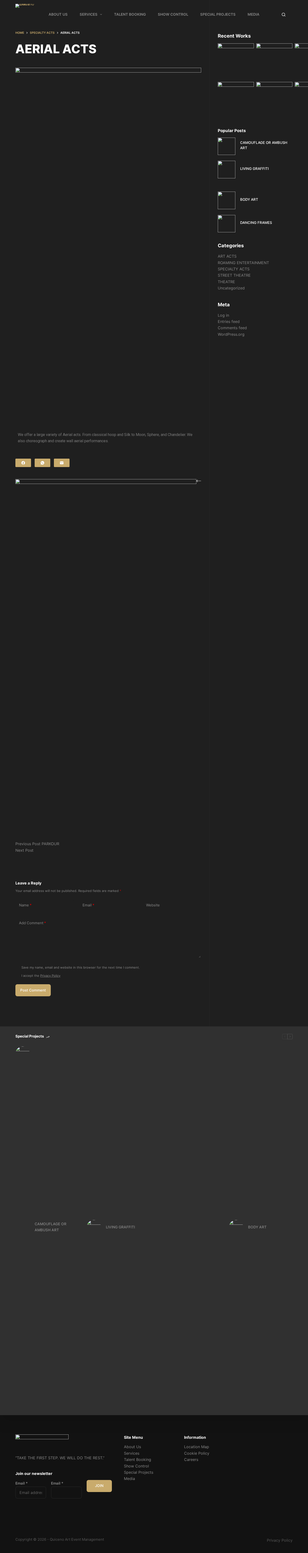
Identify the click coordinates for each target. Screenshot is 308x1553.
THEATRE (226, 281)
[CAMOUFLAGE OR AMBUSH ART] (226, 146)
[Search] (283, 14)
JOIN (99, 1485)
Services (131, 1453)
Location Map (196, 1446)
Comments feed (232, 327)
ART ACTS (227, 256)
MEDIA (253, 14)
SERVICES (88, 14)
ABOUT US (58, 14)
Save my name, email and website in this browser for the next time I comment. (80, 967)
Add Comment (32, 923)
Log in (223, 315)
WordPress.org (231, 334)
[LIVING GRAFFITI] (226, 169)
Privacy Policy (50, 975)
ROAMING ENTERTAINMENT (243, 262)
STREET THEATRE (234, 275)
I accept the (40, 975)
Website (153, 905)
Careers (191, 1459)
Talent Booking (137, 1459)
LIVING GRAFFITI (254, 169)
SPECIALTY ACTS (234, 269)
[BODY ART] (226, 200)
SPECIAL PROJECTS (218, 14)
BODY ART (249, 199)
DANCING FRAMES (256, 223)
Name (25, 905)
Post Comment (33, 990)
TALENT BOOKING (130, 14)
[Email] (62, 463)
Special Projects (138, 1472)
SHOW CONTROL (173, 14)
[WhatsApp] (42, 463)
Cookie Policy (196, 1453)
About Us (132, 1446)
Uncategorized (231, 288)
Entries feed (229, 321)
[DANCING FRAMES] (226, 224)
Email (88, 905)
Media (129, 1478)
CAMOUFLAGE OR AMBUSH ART (50, 1227)
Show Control (136, 1466)
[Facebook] (23, 463)
